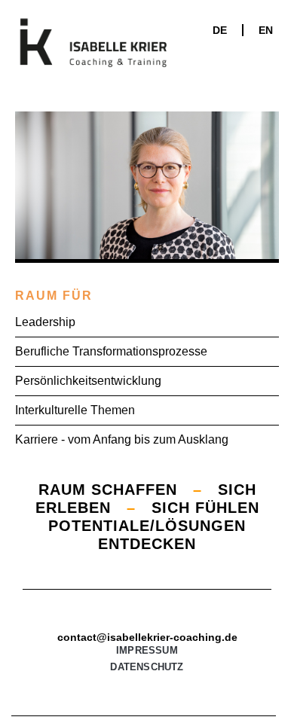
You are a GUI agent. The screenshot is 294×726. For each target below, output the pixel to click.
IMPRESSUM (147, 650)
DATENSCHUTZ (146, 667)
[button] (263, 73)
